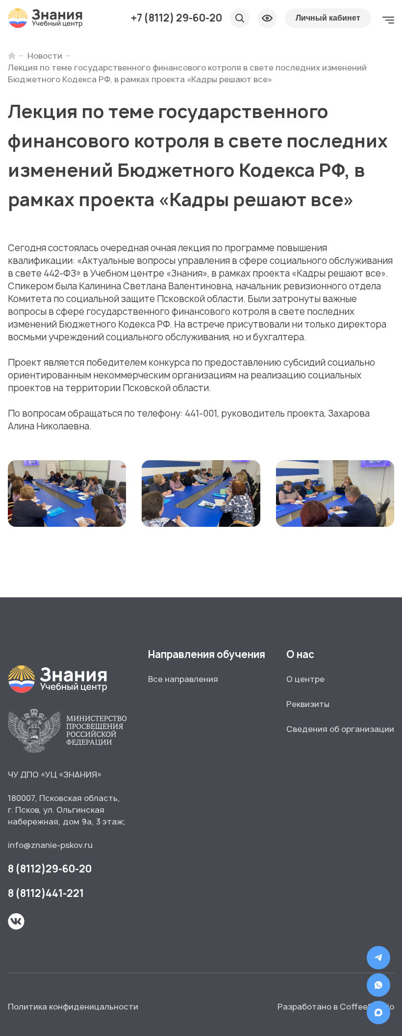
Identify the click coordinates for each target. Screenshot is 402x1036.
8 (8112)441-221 (46, 893)
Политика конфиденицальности (73, 1006)
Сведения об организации (340, 729)
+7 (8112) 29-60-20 (176, 18)
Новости (44, 55)
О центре (305, 679)
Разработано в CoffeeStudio (335, 1006)
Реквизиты (307, 704)
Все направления (183, 679)
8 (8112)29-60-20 (50, 868)
